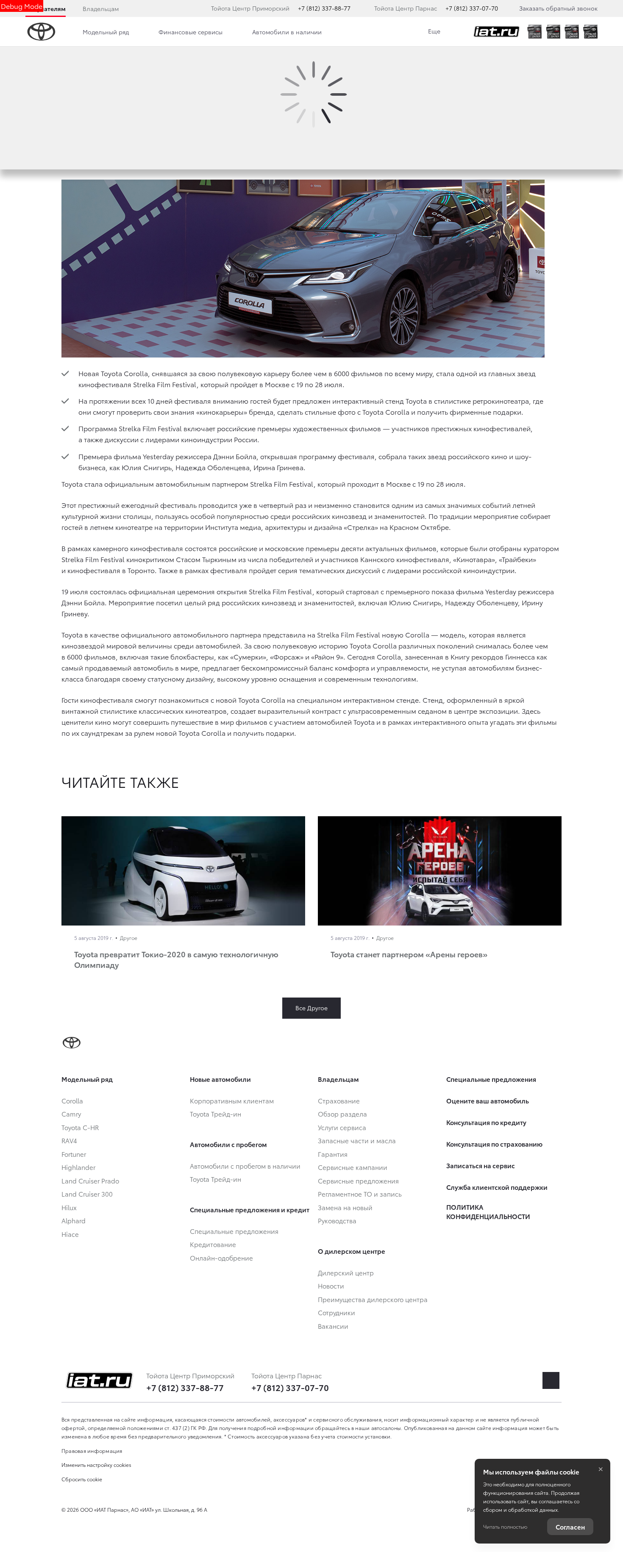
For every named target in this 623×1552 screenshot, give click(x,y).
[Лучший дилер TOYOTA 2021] (590, 32)
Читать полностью (505, 1526)
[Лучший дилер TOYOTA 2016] (534, 32)
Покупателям (45, 8)
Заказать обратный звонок (558, 8)
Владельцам (101, 8)
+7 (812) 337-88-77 (324, 8)
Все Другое (311, 1007)
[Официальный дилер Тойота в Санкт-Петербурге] (496, 32)
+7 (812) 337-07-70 (471, 8)
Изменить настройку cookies (96, 1464)
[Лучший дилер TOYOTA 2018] (553, 32)
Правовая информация (91, 1450)
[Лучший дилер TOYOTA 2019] (572, 32)
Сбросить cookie (81, 1479)
